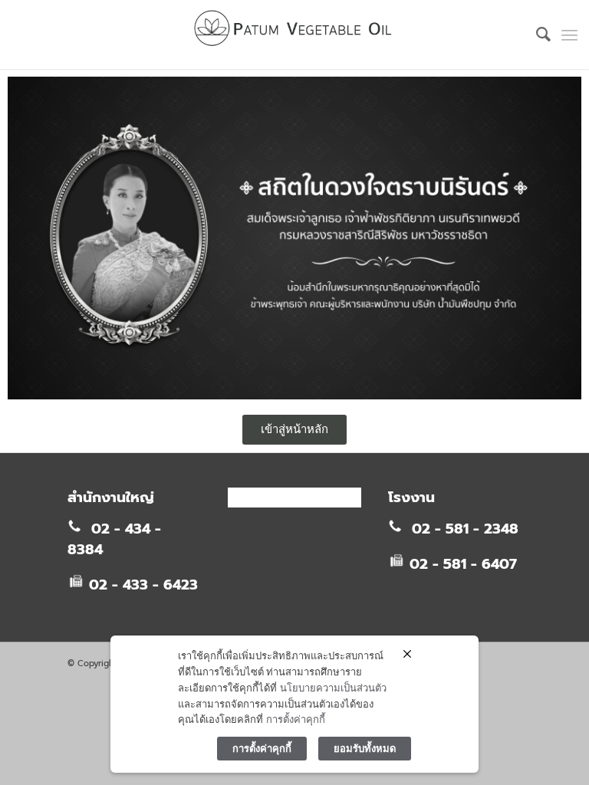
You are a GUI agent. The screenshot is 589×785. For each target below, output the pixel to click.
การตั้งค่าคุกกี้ (295, 719)
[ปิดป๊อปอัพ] (407, 654)
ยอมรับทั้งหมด (365, 748)
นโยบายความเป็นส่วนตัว (333, 688)
